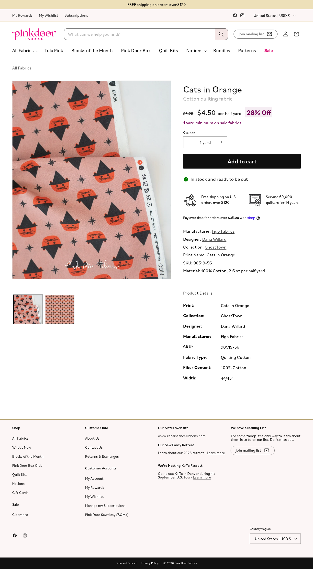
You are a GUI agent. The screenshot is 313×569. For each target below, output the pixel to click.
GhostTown (215, 247)
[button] (24, 50)
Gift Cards (20, 492)
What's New (21, 447)
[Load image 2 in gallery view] (60, 309)
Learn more (216, 452)
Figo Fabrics (223, 231)
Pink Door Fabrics (186, 563)
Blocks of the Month (28, 456)
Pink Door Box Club (27, 465)
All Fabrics (22, 67)
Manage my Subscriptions (105, 505)
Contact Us (94, 447)
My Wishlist (48, 15)
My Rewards (22, 15)
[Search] (221, 34)
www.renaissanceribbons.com (182, 435)
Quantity (189, 133)
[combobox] (146, 34)
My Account (94, 478)
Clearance (20, 514)
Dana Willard (214, 239)
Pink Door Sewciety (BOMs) (107, 514)
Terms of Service (126, 563)
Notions (18, 483)
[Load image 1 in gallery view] (28, 309)
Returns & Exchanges (102, 456)
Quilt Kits (19, 474)
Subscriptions (76, 15)
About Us (92, 438)
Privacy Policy (150, 563)
